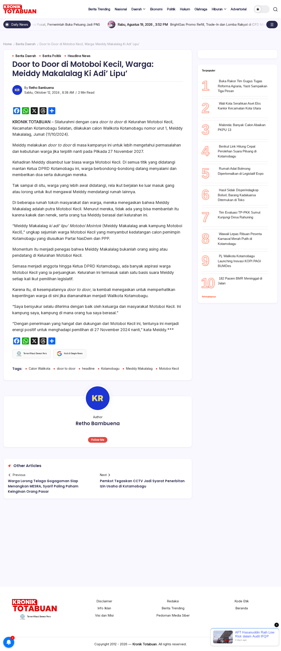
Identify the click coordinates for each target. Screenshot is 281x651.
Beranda (241, 608)
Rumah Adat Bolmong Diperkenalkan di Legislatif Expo (240, 171)
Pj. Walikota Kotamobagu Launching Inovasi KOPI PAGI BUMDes (239, 261)
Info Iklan (104, 608)
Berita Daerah (26, 44)
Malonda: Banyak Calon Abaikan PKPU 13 (241, 127)
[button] (262, 9)
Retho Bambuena (41, 87)
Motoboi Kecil (169, 368)
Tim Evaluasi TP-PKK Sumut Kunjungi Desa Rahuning (239, 214)
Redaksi (173, 601)
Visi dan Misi (104, 615)
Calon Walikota (39, 368)
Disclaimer (104, 601)
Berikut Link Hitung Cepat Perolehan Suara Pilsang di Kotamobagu (237, 151)
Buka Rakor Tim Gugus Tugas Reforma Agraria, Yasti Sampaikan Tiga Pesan (242, 86)
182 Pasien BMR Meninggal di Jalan (240, 280)
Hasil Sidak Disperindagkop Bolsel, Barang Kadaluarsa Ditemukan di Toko (238, 195)
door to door (66, 368)
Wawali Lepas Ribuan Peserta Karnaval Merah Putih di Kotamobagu (240, 239)
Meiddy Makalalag (139, 368)
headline (88, 368)
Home (7, 44)
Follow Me (97, 439)
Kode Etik (241, 601)
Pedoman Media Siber (173, 615)
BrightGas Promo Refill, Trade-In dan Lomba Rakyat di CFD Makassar (197, 24)
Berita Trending (173, 608)
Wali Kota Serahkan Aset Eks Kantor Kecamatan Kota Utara (239, 106)
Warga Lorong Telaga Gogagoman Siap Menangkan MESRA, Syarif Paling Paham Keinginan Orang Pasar (43, 486)
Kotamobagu (110, 368)
